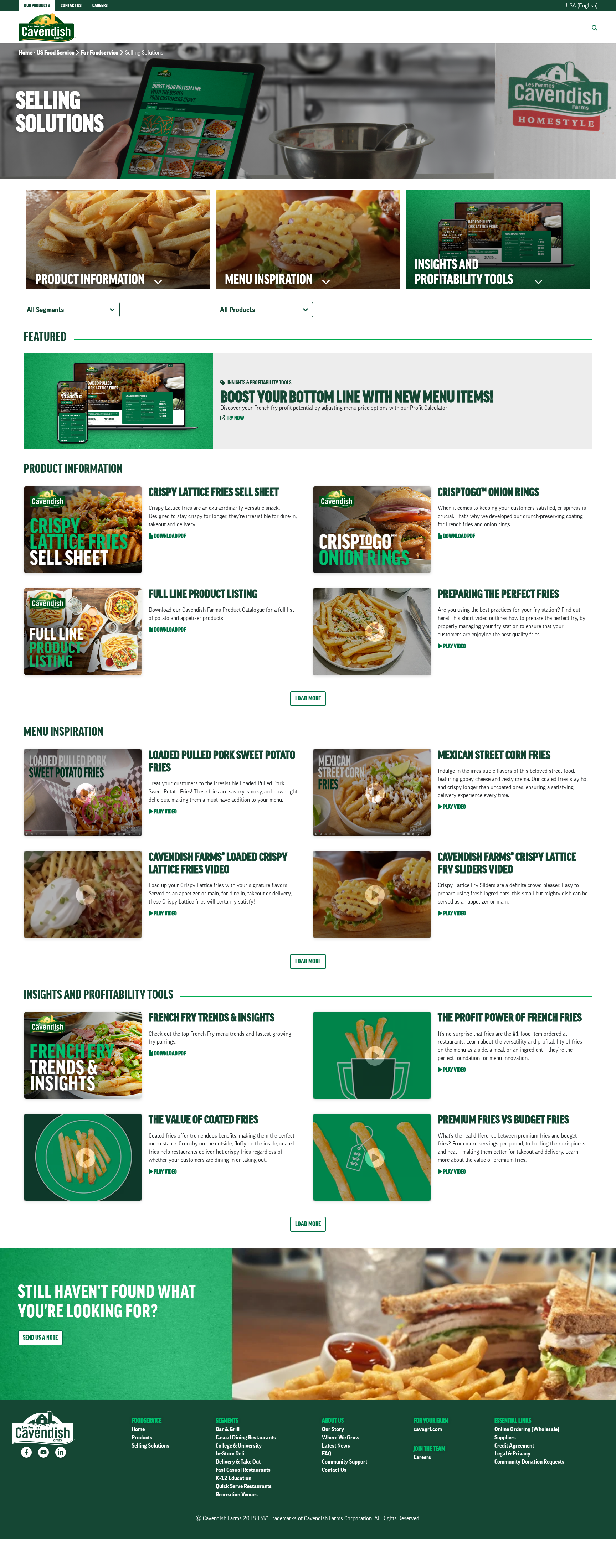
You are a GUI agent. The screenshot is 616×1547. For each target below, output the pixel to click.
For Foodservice (99, 53)
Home (138, 1429)
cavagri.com (428, 1429)
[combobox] (72, 309)
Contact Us (334, 1470)
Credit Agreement (514, 1446)
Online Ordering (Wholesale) (526, 1429)
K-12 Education (233, 1478)
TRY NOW (234, 418)
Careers (422, 1457)
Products (142, 1437)
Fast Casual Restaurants (243, 1470)
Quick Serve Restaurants (244, 1486)
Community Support (344, 1462)
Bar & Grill (228, 1429)
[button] (592, 27)
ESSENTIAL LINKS (512, 1420)
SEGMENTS (227, 1420)
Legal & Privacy (512, 1454)
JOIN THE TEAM (429, 1448)
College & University (239, 1446)
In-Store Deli (230, 1454)
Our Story (333, 1429)
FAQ (327, 1454)
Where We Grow (341, 1437)
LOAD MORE (308, 698)
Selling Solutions (150, 1446)
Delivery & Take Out (238, 1462)
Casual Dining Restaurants (246, 1437)
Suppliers (505, 1437)
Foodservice (146, 1420)
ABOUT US (333, 1420)
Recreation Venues (237, 1494)
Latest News (336, 1446)
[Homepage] (47, 20)
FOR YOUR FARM (431, 1420)
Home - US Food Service (46, 53)
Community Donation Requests (529, 1462)
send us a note (40, 1337)
